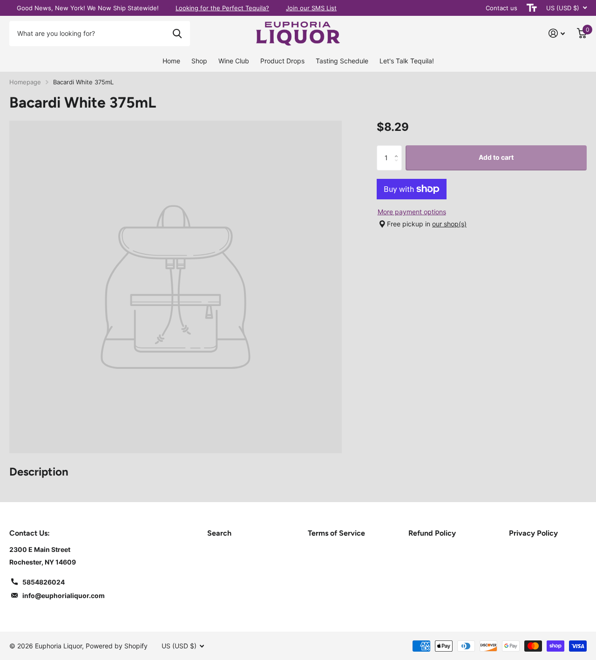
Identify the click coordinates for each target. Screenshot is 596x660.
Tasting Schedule (342, 61)
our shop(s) (449, 224)
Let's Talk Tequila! (406, 61)
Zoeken (177, 33)
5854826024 (43, 582)
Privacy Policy (533, 533)
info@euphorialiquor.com (63, 595)
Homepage (25, 82)
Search (219, 533)
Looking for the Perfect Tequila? (222, 8)
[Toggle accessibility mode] (532, 8)
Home (171, 61)
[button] (398, 148)
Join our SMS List (311, 8)
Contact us (501, 8)
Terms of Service (336, 533)
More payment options (412, 212)
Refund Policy (432, 533)
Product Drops (282, 61)
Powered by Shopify (117, 646)
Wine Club (233, 61)
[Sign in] (556, 33)
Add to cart (496, 157)
